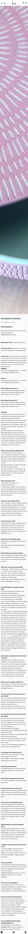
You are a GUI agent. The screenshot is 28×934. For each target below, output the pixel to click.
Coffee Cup (8, 636)
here (20, 370)
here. (20, 394)
